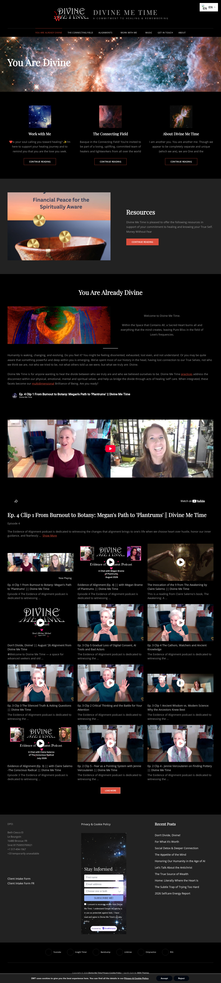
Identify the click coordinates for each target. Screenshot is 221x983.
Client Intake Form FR (21, 883)
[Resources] (59, 226)
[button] (119, 891)
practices (186, 374)
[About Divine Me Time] (181, 116)
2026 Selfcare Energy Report (172, 893)
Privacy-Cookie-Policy (111, 972)
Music (148, 32)
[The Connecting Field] (110, 116)
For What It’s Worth (167, 841)
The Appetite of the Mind (170, 854)
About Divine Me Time (181, 133)
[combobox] (103, 891)
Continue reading (42, 162)
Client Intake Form (19, 878)
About (182, 32)
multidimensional (43, 383)
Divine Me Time (125, 12)
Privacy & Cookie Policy (95, 824)
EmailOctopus (110, 928)
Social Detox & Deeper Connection (176, 848)
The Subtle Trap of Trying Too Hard (177, 887)
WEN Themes (143, 972)
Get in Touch (165, 32)
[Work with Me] (40, 116)
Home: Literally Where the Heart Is (176, 880)
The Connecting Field (80, 32)
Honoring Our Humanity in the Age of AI (180, 861)
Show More (50, 535)
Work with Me (129, 32)
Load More (110, 790)
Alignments (105, 32)
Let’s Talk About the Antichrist (173, 867)
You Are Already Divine (48, 32)
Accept (164, 978)
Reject (181, 978)
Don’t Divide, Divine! (167, 835)
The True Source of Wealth (171, 874)
